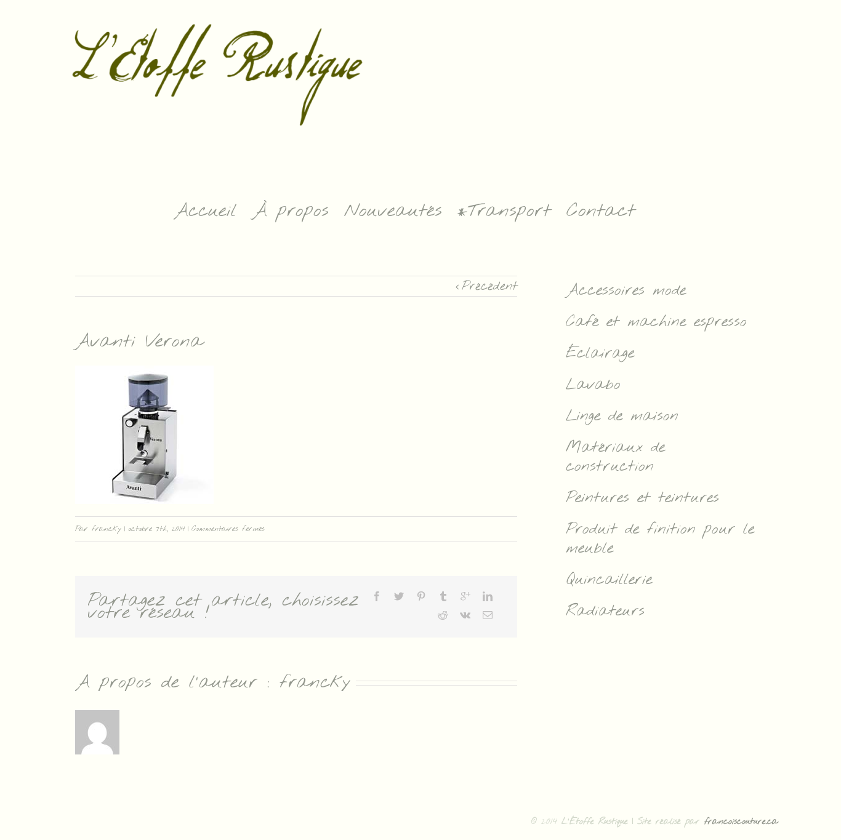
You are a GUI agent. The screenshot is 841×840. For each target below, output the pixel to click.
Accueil (205, 211)
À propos (290, 211)
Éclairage (600, 353)
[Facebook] (377, 596)
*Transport (504, 211)
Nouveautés (393, 211)
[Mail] (488, 615)
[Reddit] (443, 615)
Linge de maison (622, 416)
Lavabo (593, 385)
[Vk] (465, 615)
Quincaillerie (609, 580)
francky (106, 529)
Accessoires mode (626, 291)
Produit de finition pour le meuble (660, 539)
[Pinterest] (421, 596)
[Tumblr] (443, 596)
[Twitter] (399, 596)
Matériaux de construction (615, 457)
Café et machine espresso (656, 322)
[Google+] (465, 596)
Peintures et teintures (642, 498)
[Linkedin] (488, 596)
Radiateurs (605, 611)
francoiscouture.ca (741, 822)
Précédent (489, 286)
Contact (600, 211)
